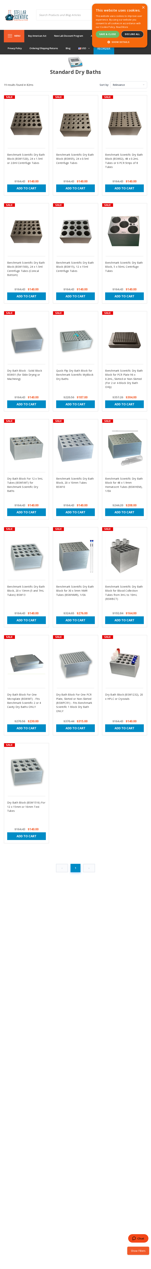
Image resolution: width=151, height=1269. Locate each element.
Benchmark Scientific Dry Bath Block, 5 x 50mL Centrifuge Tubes (124, 267)
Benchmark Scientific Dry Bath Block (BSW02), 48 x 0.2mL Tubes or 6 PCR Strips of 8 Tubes (124, 161)
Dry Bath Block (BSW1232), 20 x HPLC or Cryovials (124, 696)
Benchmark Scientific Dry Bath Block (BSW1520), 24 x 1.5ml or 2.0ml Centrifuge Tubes (26, 159)
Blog (68, 48)
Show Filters (138, 1251)
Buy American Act (37, 35)
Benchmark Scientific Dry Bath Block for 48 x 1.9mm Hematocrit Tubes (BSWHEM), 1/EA (124, 485)
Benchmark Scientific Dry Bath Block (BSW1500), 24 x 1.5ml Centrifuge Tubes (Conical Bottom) (26, 269)
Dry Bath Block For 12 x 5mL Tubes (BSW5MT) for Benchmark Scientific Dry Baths (25, 485)
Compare (24, 127)
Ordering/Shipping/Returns (43, 48)
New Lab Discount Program (68, 35)
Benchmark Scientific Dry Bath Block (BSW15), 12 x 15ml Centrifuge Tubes (75, 267)
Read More (122, 27)
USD (83, 48)
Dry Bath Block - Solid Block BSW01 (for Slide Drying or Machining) (24, 375)
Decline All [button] (132, 34)
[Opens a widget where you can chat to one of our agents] (138, 1238)
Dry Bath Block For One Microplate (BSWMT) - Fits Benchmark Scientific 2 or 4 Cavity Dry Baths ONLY (24, 701)
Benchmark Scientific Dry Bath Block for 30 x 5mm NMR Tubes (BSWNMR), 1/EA (75, 591)
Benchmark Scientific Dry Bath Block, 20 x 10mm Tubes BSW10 (75, 483)
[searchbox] (68, 14)
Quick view (26, 120)
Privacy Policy (15, 48)
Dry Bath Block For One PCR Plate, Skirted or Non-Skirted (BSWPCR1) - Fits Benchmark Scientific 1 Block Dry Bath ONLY (74, 703)
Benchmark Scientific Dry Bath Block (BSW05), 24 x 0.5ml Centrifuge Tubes (75, 159)
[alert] (119, 25)
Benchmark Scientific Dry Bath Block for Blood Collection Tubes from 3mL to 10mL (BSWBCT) (124, 593)
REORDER (103, 48)
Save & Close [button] (107, 34)
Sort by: (104, 85)
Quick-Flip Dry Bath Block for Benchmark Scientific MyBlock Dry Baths (74, 375)
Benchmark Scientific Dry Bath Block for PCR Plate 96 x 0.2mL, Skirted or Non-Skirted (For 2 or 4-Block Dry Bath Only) (124, 379)
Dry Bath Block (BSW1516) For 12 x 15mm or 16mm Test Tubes (26, 807)
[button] (120, 42)
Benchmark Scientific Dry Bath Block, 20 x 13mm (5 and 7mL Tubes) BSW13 (26, 591)
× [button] (143, 7)
